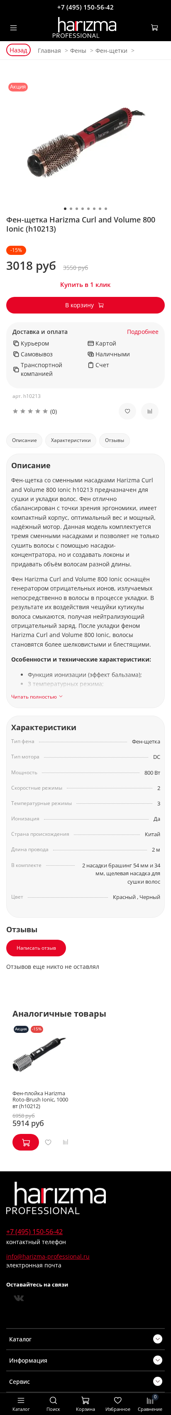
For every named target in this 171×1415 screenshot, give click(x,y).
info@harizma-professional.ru (48, 1256)
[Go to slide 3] (77, 208)
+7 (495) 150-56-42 (85, 7)
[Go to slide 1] (65, 208)
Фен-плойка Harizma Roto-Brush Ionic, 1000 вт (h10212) (40, 1100)
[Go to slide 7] (100, 208)
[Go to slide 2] (71, 208)
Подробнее (143, 332)
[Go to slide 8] (106, 208)
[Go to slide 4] (82, 208)
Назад (18, 50)
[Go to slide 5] (88, 208)
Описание (24, 440)
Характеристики (71, 440)
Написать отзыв (36, 947)
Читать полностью (34, 697)
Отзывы (114, 440)
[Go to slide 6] (94, 208)
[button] (59, 411)
